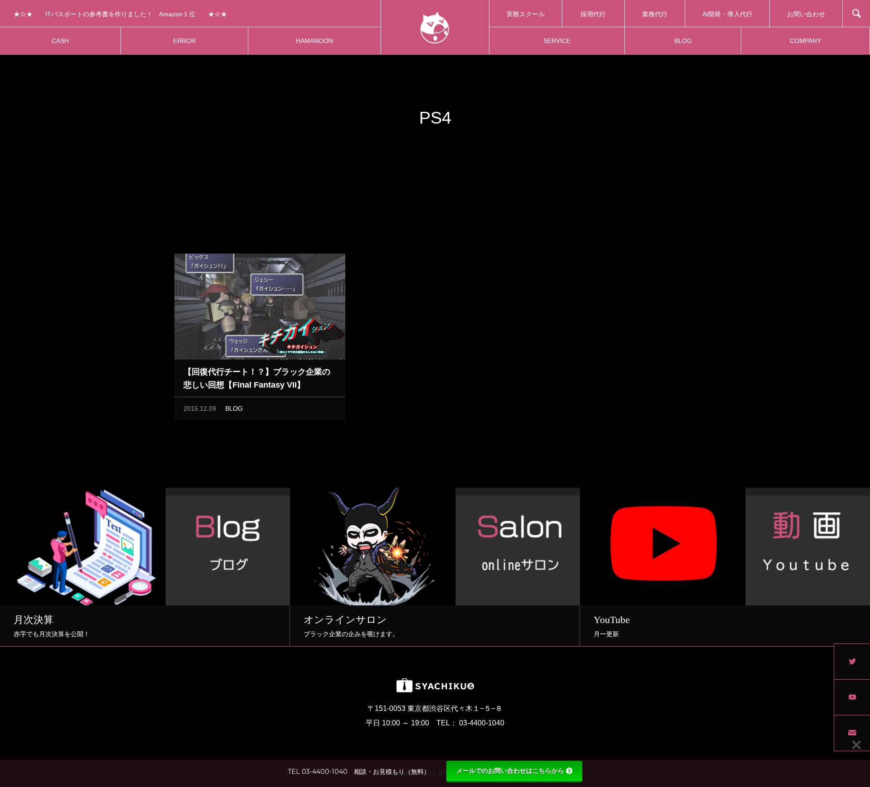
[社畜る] (434, 27)
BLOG (234, 408)
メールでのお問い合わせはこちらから (510, 771)
